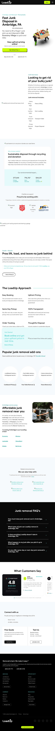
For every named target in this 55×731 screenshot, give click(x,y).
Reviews (4, 699)
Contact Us (5, 701)
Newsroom (5, 696)
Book (47, 2)
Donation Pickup (6, 679)
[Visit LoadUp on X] (43, 721)
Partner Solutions (31, 681)
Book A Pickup (9, 345)
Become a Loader (31, 679)
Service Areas (7, 686)
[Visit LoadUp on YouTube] (47, 721)
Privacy (20, 714)
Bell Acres (18, 446)
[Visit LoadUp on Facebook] (35, 721)
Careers (29, 676)
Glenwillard (19, 441)
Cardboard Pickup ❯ (10, 384)
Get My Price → (10, 642)
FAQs (29, 694)
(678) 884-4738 (35, 642)
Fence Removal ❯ (46, 384)
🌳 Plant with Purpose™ (27, 727)
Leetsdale (5, 441)
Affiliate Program (31, 683)
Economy (5, 436)
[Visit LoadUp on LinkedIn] (51, 721)
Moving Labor (6, 683)
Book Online (31, 704)
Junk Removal (6, 676)
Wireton (18, 436)
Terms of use (25, 714)
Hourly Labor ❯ (17, 490)
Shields (4, 446)
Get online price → (14, 50)
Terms (32, 476)
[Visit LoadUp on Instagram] (39, 721)
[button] (27, 520)
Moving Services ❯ (38, 490)
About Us (5, 694)
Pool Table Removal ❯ (28, 384)
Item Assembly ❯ (38, 484)
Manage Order (7, 704)
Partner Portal (32, 686)
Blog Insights (30, 701)
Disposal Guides (31, 699)
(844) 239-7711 (9, 669)
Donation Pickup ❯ (17, 484)
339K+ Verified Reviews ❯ (17, 28)
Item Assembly (6, 681)
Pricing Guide (31, 696)
